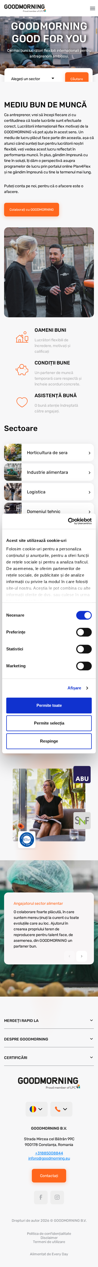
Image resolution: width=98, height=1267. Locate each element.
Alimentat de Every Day (49, 1254)
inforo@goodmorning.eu (49, 1158)
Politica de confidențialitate (49, 1234)
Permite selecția (49, 723)
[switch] (84, 632)
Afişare (74, 688)
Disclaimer (49, 1238)
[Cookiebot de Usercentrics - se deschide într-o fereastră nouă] (69, 521)
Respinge (49, 741)
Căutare (77, 79)
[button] (81, 956)
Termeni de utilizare (49, 1242)
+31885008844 (49, 1153)
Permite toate (49, 705)
